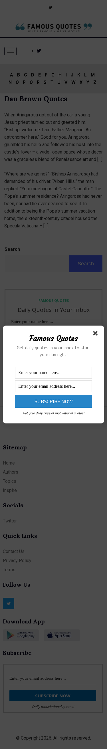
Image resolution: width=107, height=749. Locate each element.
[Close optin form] (96, 334)
